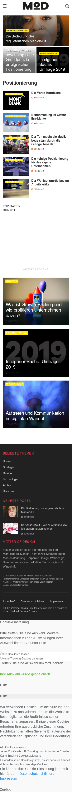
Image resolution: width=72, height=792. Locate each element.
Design (7, 473)
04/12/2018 (12, 424)
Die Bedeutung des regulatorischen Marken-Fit (26, 38)
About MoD (9, 601)
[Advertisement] (36, 241)
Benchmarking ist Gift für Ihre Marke (48, 116)
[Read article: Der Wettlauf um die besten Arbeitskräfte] (16, 188)
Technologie (14, 384)
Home (7, 461)
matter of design (19, 608)
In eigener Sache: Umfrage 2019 (32, 364)
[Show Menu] (5, 6)
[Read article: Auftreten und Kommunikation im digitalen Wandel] (36, 404)
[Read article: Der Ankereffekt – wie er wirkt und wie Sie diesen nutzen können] (10, 528)
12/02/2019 (12, 321)
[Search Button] (67, 6)
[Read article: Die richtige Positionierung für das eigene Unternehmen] (16, 166)
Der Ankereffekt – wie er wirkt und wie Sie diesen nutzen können (44, 527)
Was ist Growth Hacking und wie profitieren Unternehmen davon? (34, 310)
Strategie (12, 281)
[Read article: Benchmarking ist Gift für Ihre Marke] (16, 122)
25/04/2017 (38, 97)
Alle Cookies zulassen (16, 654)
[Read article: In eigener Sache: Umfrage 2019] (36, 353)
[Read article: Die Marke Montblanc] (16, 100)
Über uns (8, 491)
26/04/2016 (38, 189)
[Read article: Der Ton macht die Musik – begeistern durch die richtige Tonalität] (16, 144)
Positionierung (49, 53)
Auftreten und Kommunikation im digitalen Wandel (35, 415)
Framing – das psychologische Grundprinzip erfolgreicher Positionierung (20, 59)
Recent (9, 209)
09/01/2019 (12, 372)
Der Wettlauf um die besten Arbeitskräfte (50, 182)
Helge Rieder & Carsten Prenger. (20, 611)
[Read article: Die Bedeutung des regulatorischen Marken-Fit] (10, 511)
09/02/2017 (38, 123)
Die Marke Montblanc (46, 92)
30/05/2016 (38, 149)
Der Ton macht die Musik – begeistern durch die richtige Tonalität (49, 140)
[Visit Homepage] (36, 6)
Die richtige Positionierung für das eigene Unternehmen (49, 162)
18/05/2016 (38, 171)
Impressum (56, 601)
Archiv (7, 485)
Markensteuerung (17, 30)
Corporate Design (15, 138)
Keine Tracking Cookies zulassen (23, 658)
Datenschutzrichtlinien (33, 601)
